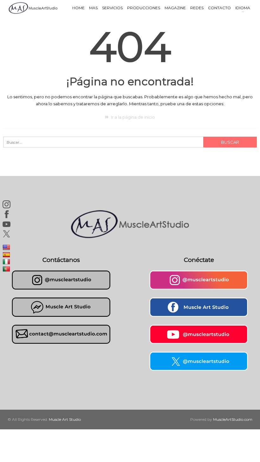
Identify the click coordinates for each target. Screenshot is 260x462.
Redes (197, 7)
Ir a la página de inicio (132, 117)
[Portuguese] (7, 268)
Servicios (112, 7)
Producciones (143, 7)
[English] (7, 247)
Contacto (219, 7)
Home (78, 7)
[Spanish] (7, 254)
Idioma (242, 7)
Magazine (175, 7)
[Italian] (7, 261)
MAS (93, 7)
